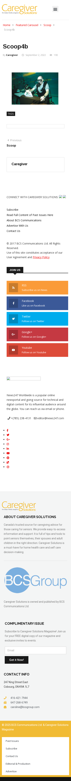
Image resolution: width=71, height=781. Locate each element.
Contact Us (13, 231)
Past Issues (12, 741)
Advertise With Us (17, 225)
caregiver (12, 55)
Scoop (47, 25)
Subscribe (12, 209)
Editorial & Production (18, 763)
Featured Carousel (27, 25)
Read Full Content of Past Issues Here (30, 215)
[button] (55, 9)
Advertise (11, 771)
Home (6, 25)
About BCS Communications (24, 220)
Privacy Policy (41, 257)
